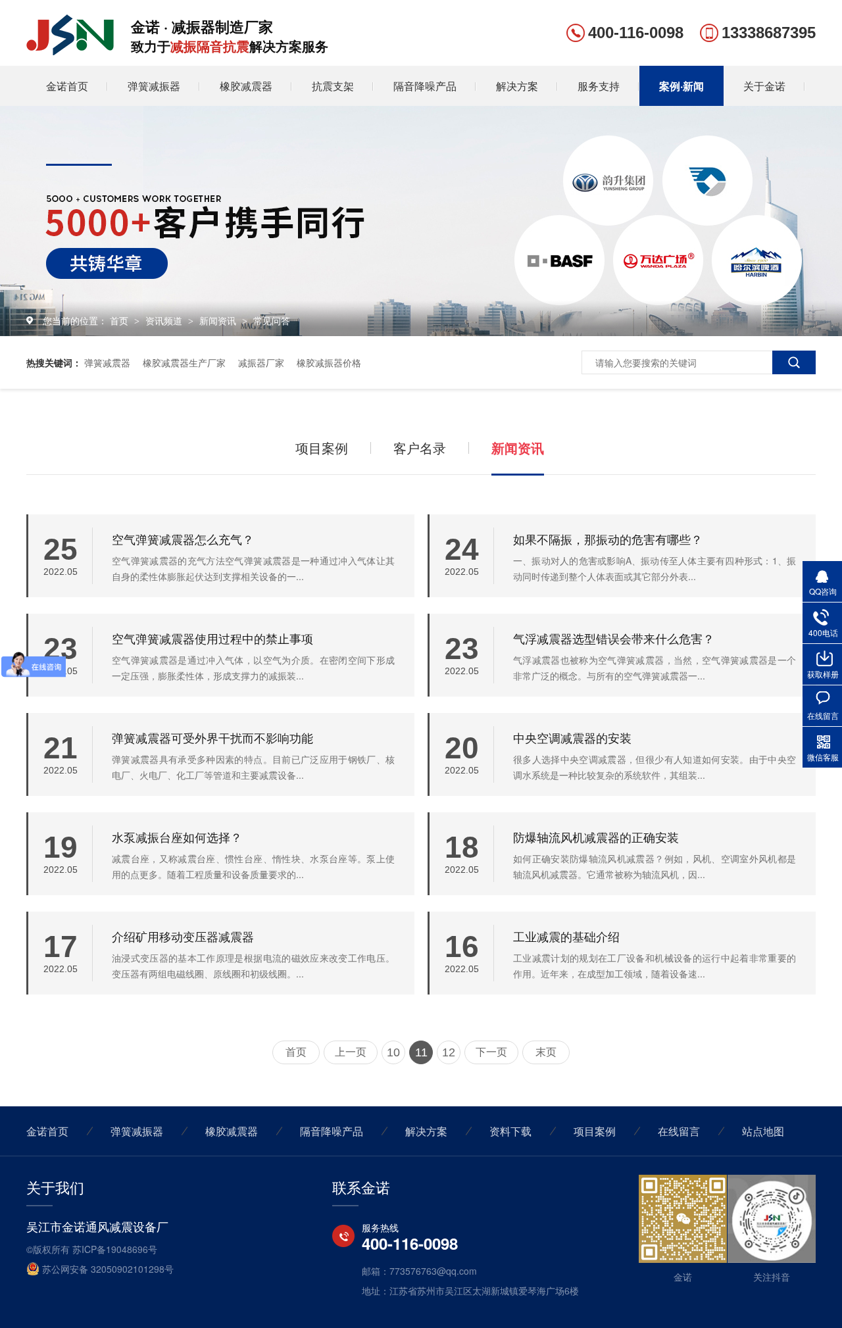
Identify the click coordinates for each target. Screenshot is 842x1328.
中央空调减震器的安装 (572, 737)
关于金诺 (764, 85)
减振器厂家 (261, 362)
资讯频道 (165, 320)
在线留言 (679, 1131)
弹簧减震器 (107, 362)
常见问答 (271, 320)
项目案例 (321, 447)
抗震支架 (333, 85)
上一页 (350, 1052)
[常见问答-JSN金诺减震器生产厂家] (70, 50)
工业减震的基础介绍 (566, 936)
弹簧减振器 (154, 85)
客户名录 (419, 447)
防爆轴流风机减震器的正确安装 (596, 836)
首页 (120, 320)
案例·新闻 (681, 85)
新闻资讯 (219, 320)
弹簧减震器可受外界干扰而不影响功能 (212, 737)
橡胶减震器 (246, 85)
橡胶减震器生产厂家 (184, 362)
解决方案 (517, 85)
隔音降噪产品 (425, 85)
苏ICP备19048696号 (114, 1249)
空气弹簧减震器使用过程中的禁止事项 (212, 638)
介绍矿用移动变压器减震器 (183, 936)
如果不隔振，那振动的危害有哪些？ (608, 538)
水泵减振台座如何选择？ (177, 836)
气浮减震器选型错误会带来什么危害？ (613, 638)
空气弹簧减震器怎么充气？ (183, 538)
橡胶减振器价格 (329, 362)
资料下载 (510, 1131)
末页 (546, 1052)
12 (448, 1052)
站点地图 (763, 1131)
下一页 (491, 1052)
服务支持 (599, 85)
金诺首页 (67, 85)
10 (393, 1052)
